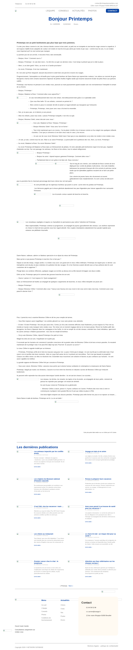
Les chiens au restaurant (43, 534)
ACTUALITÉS (78, 11)
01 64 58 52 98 (91, 607)
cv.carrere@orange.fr (93, 611)
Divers (76, 24)
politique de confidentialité (109, 646)
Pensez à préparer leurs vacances (98, 479)
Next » (71, 586)
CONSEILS (64, 11)
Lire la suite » (37, 466)
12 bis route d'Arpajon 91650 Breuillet (98, 615)
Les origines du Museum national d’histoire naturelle (47, 480)
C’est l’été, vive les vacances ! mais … (49, 506)
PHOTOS (92, 11)
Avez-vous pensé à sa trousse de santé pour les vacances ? (100, 507)
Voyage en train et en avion (95, 451)
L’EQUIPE (50, 11)
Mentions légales (93, 646)
